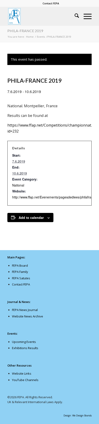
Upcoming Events (24, 342)
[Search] (74, 16)
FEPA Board (20, 265)
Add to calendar (31, 217)
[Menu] (85, 16)
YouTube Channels (25, 380)
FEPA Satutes (21, 278)
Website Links (21, 373)
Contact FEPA (51, 3)
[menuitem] (50, 3)
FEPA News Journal (25, 310)
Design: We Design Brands (78, 415)
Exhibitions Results (25, 348)
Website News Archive (27, 316)
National (18, 185)
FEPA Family (20, 272)
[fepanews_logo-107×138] (41, 16)
